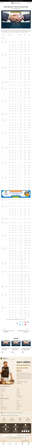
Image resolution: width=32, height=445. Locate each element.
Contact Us (2, 403)
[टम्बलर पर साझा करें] (28, 322)
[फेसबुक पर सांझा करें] (20, 322)
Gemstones (18, 392)
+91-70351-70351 (15, 426)
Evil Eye (18, 391)
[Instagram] (26, 431)
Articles (18, 400)
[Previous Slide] (1, 1)
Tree (1, 392)
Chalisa (18, 403)
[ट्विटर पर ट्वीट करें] (23, 322)
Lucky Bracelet (3, 388)
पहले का (4, 328)
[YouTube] (28, 431)
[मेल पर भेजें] (25, 325)
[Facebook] (22, 431)
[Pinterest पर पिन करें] (25, 322)
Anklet (18, 388)
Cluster (18, 389)
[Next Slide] (30, 1)
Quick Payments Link (4, 409)
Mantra (18, 407)
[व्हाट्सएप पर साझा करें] (23, 325)
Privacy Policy (3, 406)
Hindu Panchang (19, 406)
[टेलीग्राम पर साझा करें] (20, 325)
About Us (2, 400)
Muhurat (18, 409)
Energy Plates (3, 391)
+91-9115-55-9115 (25, 426)
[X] (24, 431)
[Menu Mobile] (2, 3)
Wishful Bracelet (3, 389)
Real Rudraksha (19, 395)
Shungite (2, 395)
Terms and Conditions (4, 407)
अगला (27, 328)
